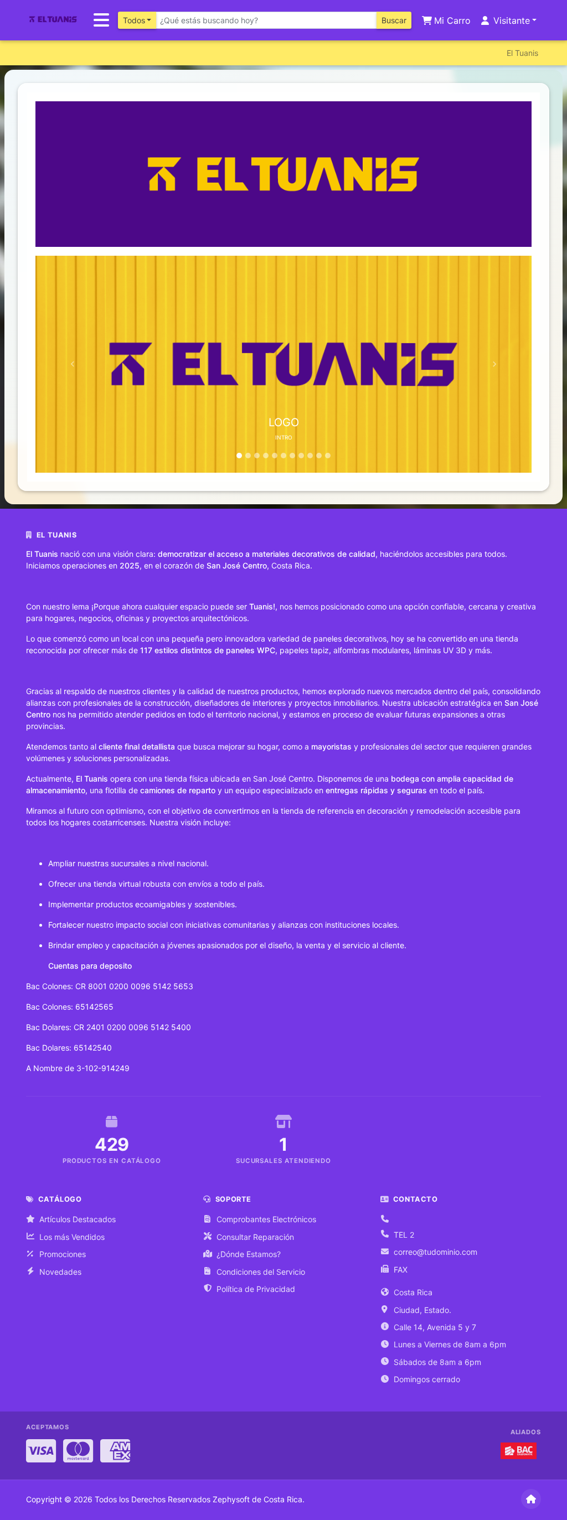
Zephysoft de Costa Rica (257, 1499)
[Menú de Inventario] (101, 20)
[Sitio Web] (531, 1499)
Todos (134, 20)
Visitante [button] (510, 20)
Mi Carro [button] (451, 20)
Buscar (394, 20)
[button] (72, 364)
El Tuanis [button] (522, 53)
